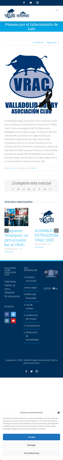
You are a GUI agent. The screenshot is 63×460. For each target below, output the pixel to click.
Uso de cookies (29, 307)
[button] (58, 412)
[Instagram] (6, 320)
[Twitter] (13, 314)
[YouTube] (13, 320)
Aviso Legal (31, 287)
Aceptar (31, 437)
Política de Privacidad (31, 296)
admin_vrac (11, 168)
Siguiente (51, 42)
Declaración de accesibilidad (32, 336)
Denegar (31, 445)
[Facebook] (6, 314)
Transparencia (32, 325)
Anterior (39, 42)
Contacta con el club (31, 279)
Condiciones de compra (32, 317)
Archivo (33, 168)
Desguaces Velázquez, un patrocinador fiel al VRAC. (16, 237)
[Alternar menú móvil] (57, 10)
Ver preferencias (31, 453)
